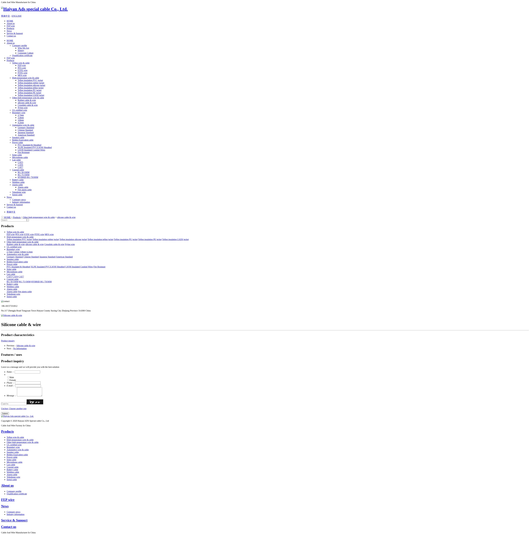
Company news (19, 199)
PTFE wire (22, 73)
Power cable (17, 142)
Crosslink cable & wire (28, 105)
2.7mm (21, 115)
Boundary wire (18, 112)
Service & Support (15, 33)
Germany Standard (26, 127)
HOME (10, 21)
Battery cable (18, 180)
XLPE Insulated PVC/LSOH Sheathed (35, 147)
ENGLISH (16, 16)
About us (11, 23)
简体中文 (5, 16)
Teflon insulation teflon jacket (30, 88)
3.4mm (21, 117)
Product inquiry (8, 341)
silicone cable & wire (27, 103)
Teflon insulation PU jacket (29, 90)
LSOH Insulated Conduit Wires (31, 150)
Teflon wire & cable (21, 63)
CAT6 (20, 165)
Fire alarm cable (25, 190)
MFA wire (22, 75)
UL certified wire (19, 110)
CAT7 (20, 167)
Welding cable (18, 182)
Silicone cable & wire (25, 345)
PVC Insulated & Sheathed (29, 145)
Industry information (21, 202)
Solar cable (17, 155)
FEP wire (11, 26)
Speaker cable (18, 137)
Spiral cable (17, 194)
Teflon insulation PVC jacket (30, 80)
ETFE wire (22, 70)
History (21, 50)
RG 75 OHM (23, 175)
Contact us (11, 36)
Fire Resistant (24, 152)
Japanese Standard (26, 132)
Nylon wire (23, 107)
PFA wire (22, 68)
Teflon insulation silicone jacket (31, 85)
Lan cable (16, 160)
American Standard (26, 135)
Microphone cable (20, 157)
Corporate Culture (25, 53)
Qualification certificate (22, 55)
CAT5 (20, 162)
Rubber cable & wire (27, 100)
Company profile (19, 45)
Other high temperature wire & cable (28, 98)
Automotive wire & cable (23, 125)
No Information (20, 348)
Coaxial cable (18, 170)
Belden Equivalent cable (22, 140)
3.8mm (21, 120)
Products (10, 28)
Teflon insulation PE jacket (29, 93)
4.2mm (21, 122)
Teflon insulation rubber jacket (31, 83)
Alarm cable (17, 185)
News (9, 31)
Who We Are (23, 48)
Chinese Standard (25, 130)
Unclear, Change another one (13, 408)
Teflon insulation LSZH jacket (31, 95)
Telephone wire (19, 192)
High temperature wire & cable (25, 78)
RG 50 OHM (23, 172)
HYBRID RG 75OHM (28, 177)
